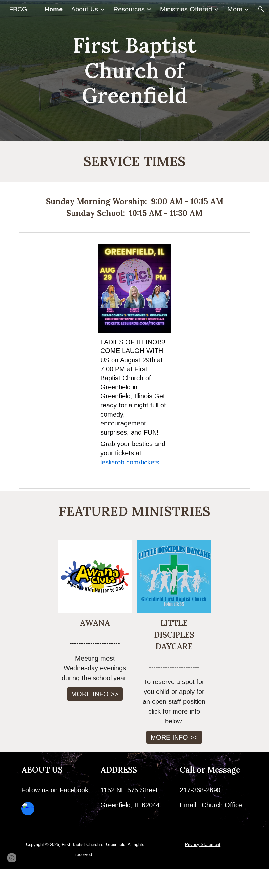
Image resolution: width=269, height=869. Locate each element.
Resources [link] (129, 9)
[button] (261, 9)
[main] (134, 70)
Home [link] (54, 9)
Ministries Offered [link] (186, 9)
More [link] (234, 9)
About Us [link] (84, 9)
